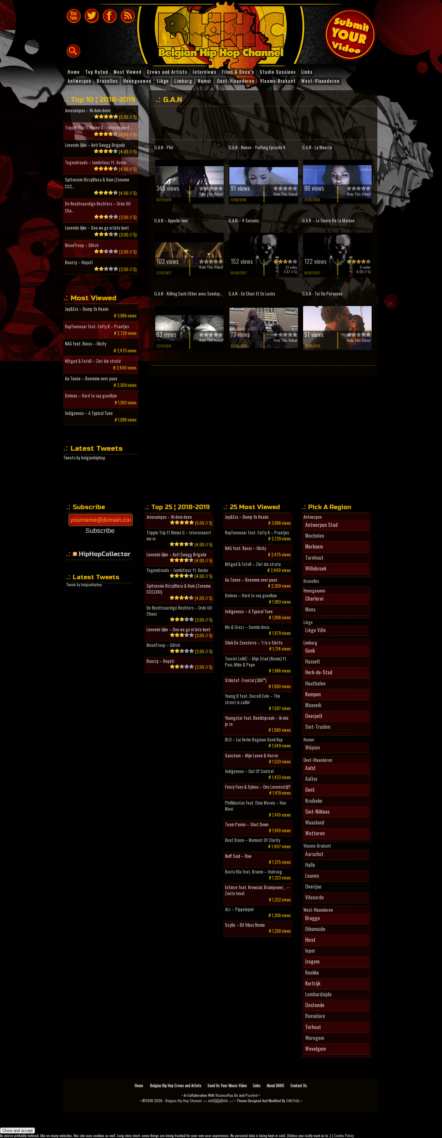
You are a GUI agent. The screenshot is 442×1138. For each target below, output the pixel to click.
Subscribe (100, 530)
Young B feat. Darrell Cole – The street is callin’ (252, 699)
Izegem (312, 961)
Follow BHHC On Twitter (91, 15)
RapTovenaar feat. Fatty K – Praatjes (97, 326)
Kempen (313, 693)
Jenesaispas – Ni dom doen (87, 110)
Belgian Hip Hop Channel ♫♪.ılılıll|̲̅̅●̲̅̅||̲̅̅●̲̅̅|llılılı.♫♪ (199, 1100)
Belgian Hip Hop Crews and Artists (175, 1085)
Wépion (312, 747)
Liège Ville (315, 629)
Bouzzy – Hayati (79, 262)
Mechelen (314, 535)
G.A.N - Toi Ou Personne (322, 293)
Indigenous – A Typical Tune (89, 413)
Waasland (314, 822)
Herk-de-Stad (318, 672)
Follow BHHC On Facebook (109, 15)
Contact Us (298, 1085)
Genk (310, 650)
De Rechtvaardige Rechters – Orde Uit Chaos (179, 611)
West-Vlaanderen (318, 910)
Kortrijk (312, 983)
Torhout (313, 1026)
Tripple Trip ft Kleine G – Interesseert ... (99, 127)
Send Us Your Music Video (227, 1085)
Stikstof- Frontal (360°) (245, 680)
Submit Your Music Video (350, 34)
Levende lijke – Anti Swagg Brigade (95, 145)
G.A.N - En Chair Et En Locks (252, 293)
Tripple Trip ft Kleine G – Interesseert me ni (178, 536)
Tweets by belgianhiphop (84, 457)
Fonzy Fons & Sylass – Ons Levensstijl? (257, 787)
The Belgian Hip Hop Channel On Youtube (73, 15)
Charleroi (314, 598)
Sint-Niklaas (317, 811)
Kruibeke (313, 800)
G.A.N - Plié (163, 147)
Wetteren (315, 832)
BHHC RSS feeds (127, 15)
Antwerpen (312, 517)
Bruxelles (311, 581)
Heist (310, 939)
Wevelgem (315, 1048)
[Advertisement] (262, 122)
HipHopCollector (105, 554)
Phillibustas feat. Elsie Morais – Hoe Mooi (255, 806)
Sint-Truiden (317, 726)
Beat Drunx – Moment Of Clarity (252, 840)
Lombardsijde (318, 993)
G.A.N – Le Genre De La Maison (328, 220)
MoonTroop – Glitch (82, 245)
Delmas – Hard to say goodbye (91, 395)
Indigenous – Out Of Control (249, 771)
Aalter (311, 778)
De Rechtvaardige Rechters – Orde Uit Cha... (98, 206)
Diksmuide (315, 928)
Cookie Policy (344, 1135)
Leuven (312, 875)
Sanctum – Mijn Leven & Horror (251, 756)
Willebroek (315, 568)
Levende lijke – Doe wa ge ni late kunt (97, 227)
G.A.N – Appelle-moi (171, 220)
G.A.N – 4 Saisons (244, 220)
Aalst (310, 767)
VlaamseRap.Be (226, 1095)
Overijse (313, 886)
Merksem (314, 546)
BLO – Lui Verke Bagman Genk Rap (254, 740)
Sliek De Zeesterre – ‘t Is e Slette (254, 643)
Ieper (310, 950)
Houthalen (315, 683)
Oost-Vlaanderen (317, 760)
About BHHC (275, 1085)
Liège (308, 622)
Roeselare (315, 1015)
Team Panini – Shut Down (247, 824)
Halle (310, 864)
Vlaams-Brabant (317, 846)
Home (139, 1085)
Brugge (312, 917)
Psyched (251, 1095)
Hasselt (312, 661)
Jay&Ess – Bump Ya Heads (87, 309)
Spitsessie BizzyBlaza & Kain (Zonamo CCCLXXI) (178, 589)
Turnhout (314, 557)
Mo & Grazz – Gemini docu (247, 627)
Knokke (312, 972)
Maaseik (313, 704)
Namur (309, 740)
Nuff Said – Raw (238, 856)
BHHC (223, 32)
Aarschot (314, 853)
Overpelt (314, 715)
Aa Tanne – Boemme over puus (91, 378)
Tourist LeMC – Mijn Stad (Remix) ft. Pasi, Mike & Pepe (256, 662)
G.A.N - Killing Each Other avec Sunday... (188, 293)
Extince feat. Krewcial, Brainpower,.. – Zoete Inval (257, 890)
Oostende (314, 1004)
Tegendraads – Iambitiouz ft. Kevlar (96, 162)
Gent (310, 789)
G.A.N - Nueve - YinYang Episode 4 (257, 147)
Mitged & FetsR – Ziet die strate (93, 361)
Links (257, 1085)
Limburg (310, 643)
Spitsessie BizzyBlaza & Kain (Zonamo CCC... (97, 182)
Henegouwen (314, 591)
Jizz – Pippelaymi (239, 909)
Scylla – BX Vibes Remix (245, 925)
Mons (310, 609)
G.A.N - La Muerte (317, 147)
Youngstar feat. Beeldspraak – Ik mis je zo (256, 721)
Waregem (314, 1037)
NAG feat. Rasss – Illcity (85, 343)
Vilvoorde (314, 897)
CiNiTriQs (293, 1100)
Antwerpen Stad (321, 524)
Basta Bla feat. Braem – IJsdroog (253, 872)
